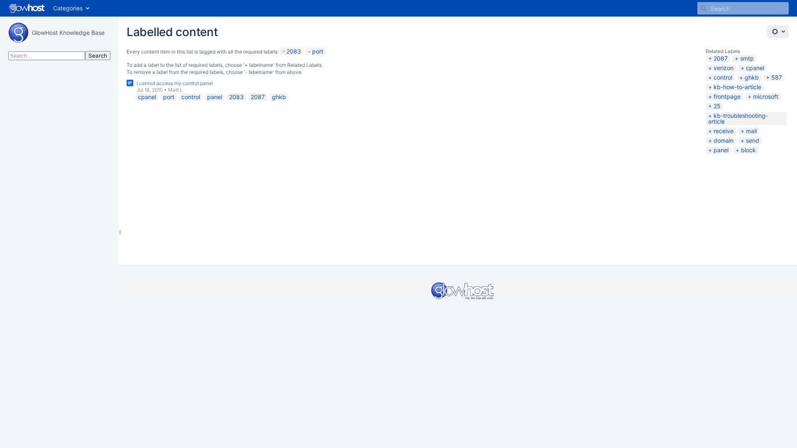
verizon (723, 67)
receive (723, 130)
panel (721, 149)
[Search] (703, 8)
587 (776, 77)
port (317, 51)
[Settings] (778, 31)
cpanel (755, 67)
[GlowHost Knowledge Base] (18, 33)
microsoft (765, 96)
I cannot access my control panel (175, 83)
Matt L (175, 90)
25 (717, 106)
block (748, 149)
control (723, 77)
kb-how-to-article (737, 86)
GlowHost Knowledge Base (68, 32)
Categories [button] (68, 8)
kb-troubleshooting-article (738, 118)
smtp (747, 58)
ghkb (752, 77)
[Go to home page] (26, 8)
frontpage (727, 96)
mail (751, 130)
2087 (721, 58)
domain (723, 140)
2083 (293, 51)
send (752, 140)
